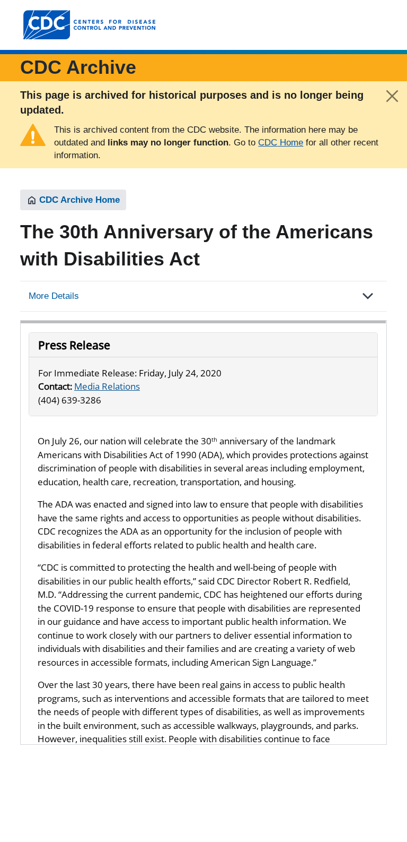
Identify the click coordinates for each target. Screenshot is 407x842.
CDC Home (280, 143)
